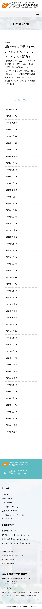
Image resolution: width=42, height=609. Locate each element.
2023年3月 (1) (11, 217)
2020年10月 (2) (12, 378)
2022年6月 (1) (11, 264)
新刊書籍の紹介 (8, 563)
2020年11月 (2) (12, 371)
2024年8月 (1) (11, 170)
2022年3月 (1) (11, 284)
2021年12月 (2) (12, 304)
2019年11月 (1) (12, 425)
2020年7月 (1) (11, 392)
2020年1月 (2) (11, 418)
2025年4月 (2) (11, 143)
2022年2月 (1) (11, 291)
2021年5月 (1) (11, 344)
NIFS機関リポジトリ (10, 507)
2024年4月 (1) (11, 177)
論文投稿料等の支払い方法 (12, 555)
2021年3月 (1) (11, 351)
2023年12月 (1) (12, 190)
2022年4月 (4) (11, 277)
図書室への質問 (8, 559)
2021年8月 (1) (11, 324)
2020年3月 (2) (11, 412)
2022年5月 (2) (11, 271)
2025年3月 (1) (11, 150)
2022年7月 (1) (11, 257)
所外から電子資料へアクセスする (15, 539)
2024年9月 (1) (11, 163)
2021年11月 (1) (12, 311)
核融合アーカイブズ (10, 511)
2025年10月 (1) (12, 123)
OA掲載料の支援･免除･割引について (16, 535)
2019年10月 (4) (12, 432)
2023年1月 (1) (11, 224)
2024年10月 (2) (12, 156)
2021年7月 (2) (11, 331)
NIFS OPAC (6, 494)
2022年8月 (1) (11, 250)
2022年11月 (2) (12, 230)
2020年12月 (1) (12, 365)
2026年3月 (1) (11, 116)
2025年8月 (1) (11, 129)
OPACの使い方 (8, 551)
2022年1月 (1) (11, 297)
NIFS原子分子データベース (13, 515)
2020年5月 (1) (11, 398)
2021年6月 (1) (11, 338)
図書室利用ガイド (9, 531)
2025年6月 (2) (11, 136)
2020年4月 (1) (11, 405)
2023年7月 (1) (11, 203)
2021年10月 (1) (12, 318)
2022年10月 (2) (12, 237)
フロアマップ (7, 547)
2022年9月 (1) (11, 244)
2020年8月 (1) (11, 385)
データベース (7, 519)
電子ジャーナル (8, 499)
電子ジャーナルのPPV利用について (16, 543)
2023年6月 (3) (11, 210)
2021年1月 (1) (11, 358)
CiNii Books (7, 503)
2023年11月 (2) (12, 197)
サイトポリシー (7, 588)
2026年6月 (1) (11, 109)
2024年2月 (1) (11, 183)
